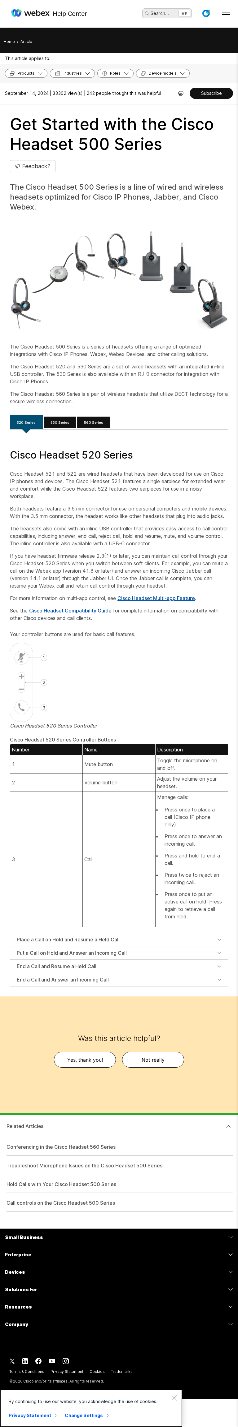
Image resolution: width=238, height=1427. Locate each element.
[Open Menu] (226, 13)
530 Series (60, 422)
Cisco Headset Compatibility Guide (70, 610)
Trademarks (122, 1371)
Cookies (97, 1371)
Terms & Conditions (26, 1371)
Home (9, 41)
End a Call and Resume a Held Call (56, 966)
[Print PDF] (180, 93)
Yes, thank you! (85, 1060)
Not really (153, 1060)
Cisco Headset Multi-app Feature (156, 598)
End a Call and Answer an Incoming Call (63, 980)
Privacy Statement (67, 1371)
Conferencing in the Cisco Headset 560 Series (61, 1147)
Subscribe (211, 93)
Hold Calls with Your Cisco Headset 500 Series (61, 1184)
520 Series (26, 422)
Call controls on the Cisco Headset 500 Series (61, 1203)
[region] (91, 1408)
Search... (160, 13)
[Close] (174, 1398)
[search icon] (147, 14)
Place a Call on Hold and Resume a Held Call (68, 939)
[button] (206, 13)
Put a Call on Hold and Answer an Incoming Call (72, 953)
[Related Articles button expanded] (228, 1126)
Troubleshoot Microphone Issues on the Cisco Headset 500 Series (84, 1165)
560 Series (93, 422)
